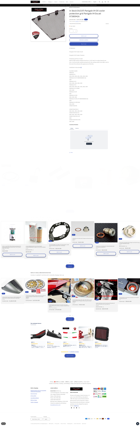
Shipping (77, 21)
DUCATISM (35, 423)
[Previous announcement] (31, 5)
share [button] (71, 152)
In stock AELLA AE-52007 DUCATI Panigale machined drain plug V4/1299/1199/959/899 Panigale (129, 243)
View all (70, 211)
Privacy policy (57, 423)
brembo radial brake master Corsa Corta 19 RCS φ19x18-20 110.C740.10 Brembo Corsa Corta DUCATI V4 (105, 304)
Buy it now (83, 44)
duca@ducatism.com (55, 404)
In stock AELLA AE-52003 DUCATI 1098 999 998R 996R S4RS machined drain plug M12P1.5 (105, 247)
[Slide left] (67, 208)
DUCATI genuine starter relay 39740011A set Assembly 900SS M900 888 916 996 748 (128, 189)
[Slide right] (72, 208)
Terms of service (63, 423)
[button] (44, 1)
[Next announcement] (109, 5)
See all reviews (70, 355)
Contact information (77, 423)
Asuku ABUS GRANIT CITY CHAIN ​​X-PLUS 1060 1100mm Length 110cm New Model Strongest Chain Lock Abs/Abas (59, 245)
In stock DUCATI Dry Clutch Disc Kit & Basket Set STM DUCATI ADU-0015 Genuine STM (129, 298)
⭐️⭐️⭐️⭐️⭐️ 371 (70, 351)
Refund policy (51, 423)
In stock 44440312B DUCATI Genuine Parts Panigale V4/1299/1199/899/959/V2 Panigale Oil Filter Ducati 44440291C (106, 189)
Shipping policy (70, 423)
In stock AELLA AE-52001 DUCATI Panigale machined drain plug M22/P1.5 (83, 239)
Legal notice (84, 423)
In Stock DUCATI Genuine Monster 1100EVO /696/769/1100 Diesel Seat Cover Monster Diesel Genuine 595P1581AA (11, 298)
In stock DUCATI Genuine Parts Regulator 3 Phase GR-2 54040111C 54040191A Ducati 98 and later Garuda (34, 189)
